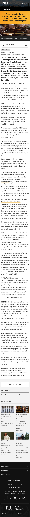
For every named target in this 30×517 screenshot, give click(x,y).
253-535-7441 (20, 493)
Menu (23, 3)
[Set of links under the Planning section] (27, 471)
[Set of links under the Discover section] (27, 466)
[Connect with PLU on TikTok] (24, 498)
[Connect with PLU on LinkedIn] (19, 498)
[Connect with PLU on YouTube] (15, 498)
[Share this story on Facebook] (10, 384)
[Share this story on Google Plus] (13, 384)
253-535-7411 (9, 491)
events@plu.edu (20, 491)
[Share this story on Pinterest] (17, 384)
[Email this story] (20, 384)
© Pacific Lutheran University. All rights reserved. (15, 513)
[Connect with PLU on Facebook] (6, 498)
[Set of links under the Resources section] (27, 475)
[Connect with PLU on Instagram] (10, 498)
